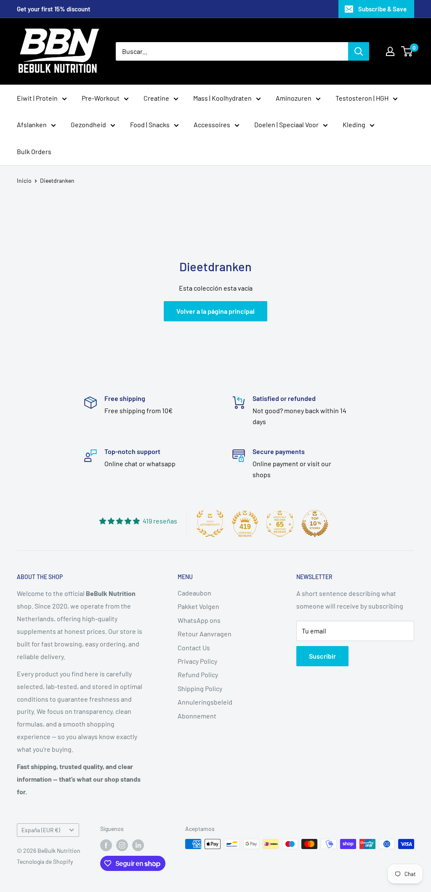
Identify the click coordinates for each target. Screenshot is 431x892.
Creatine (156, 98)
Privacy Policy (197, 661)
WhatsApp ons (199, 620)
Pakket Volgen (198, 606)
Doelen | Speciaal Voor (286, 124)
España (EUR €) (40, 829)
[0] (407, 51)
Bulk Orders (34, 151)
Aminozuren (293, 98)
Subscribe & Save (382, 9)
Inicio (24, 180)
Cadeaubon (194, 593)
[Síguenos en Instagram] (122, 845)
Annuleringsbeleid (205, 702)
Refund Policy (198, 674)
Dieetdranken (57, 180)
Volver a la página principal (215, 311)
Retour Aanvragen (204, 634)
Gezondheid (88, 124)
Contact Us (194, 648)
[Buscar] (358, 51)
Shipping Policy (200, 688)
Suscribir (322, 656)
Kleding (354, 124)
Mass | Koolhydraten (222, 98)
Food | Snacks (150, 124)
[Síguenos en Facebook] (106, 845)
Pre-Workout (101, 98)
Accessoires (212, 124)
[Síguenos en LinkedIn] (138, 845)
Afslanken (32, 124)
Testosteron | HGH (361, 98)
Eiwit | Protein (37, 98)
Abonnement (197, 716)
